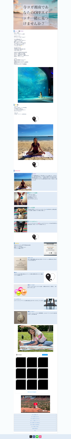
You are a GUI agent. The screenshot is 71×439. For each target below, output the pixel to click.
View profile (45, 354)
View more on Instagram (32, 391)
